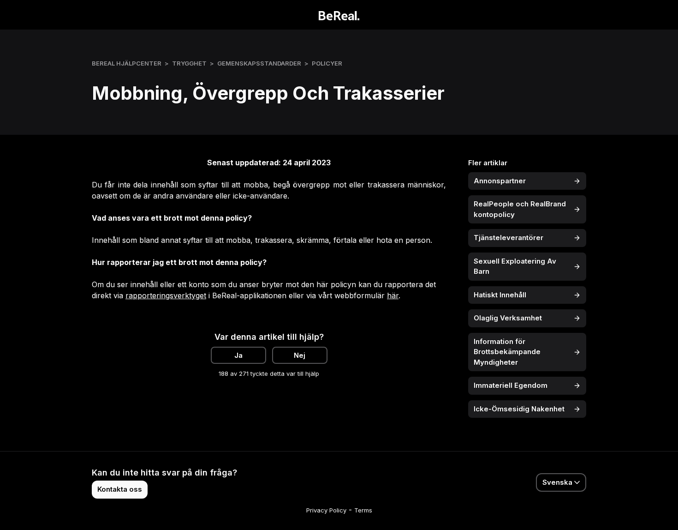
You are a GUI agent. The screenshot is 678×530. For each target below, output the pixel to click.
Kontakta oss (119, 489)
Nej (299, 355)
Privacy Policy (326, 510)
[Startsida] (339, 14)
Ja (238, 355)
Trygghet (189, 63)
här (392, 295)
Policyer (327, 63)
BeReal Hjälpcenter (126, 63)
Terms (363, 510)
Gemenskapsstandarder (259, 63)
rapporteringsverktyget (165, 295)
